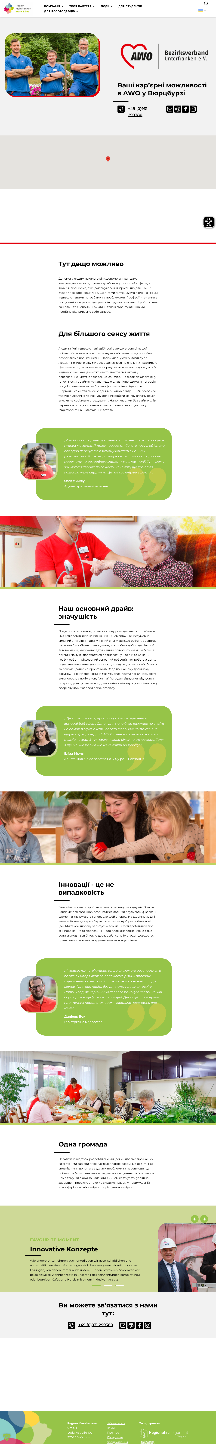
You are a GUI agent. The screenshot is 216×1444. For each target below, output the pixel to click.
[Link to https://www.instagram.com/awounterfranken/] (192, 109)
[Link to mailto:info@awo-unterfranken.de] (168, 109)
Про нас (113, 1432)
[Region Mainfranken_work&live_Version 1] (17, 9)
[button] (108, 159)
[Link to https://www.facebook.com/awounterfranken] (184, 109)
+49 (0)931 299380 (137, 111)
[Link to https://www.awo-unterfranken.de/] (129, 1325)
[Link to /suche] (206, 4)
